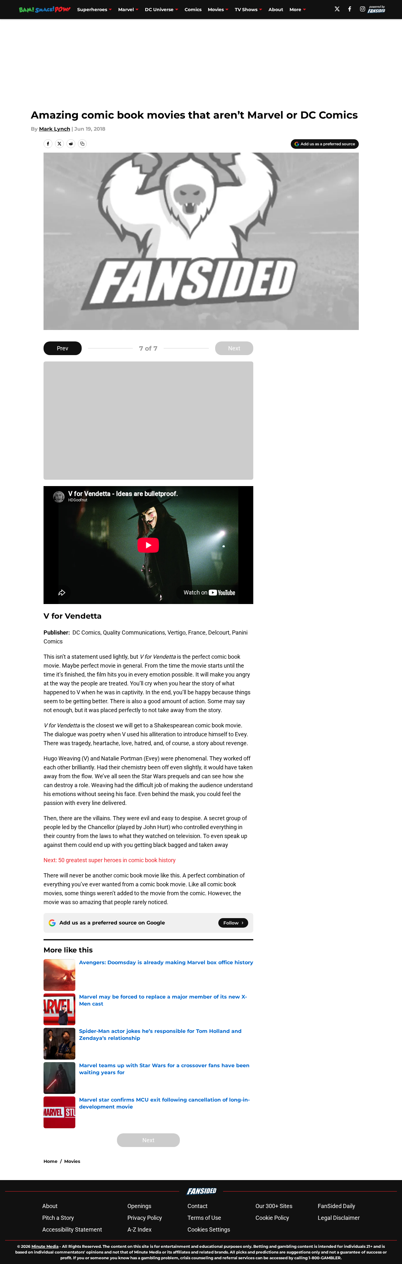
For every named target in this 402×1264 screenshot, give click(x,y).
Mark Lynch (54, 129)
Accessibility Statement (72, 1229)
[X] (337, 8)
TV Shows (246, 9)
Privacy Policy (144, 1217)
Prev (62, 348)
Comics (193, 9)
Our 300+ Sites (274, 1206)
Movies (216, 9)
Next (234, 348)
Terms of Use (204, 1217)
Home (51, 1161)
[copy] (82, 143)
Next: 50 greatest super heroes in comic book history (110, 860)
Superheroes (92, 9)
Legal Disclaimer (339, 1217)
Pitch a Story (58, 1217)
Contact (197, 1206)
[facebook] (349, 8)
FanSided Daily (336, 1206)
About (276, 9)
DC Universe (159, 9)
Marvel (126, 9)
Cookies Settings (208, 1229)
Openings (139, 1206)
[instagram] (362, 8)
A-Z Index (139, 1229)
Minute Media (44, 1246)
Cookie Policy (272, 1217)
